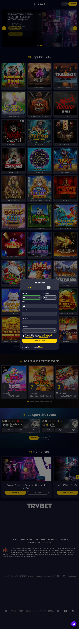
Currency (46, 293)
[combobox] (31, 297)
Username (25, 318)
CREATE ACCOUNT (40, 341)
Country (25, 293)
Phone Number (27, 310)
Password (25, 326)
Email (24, 301)
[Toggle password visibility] (55, 330)
